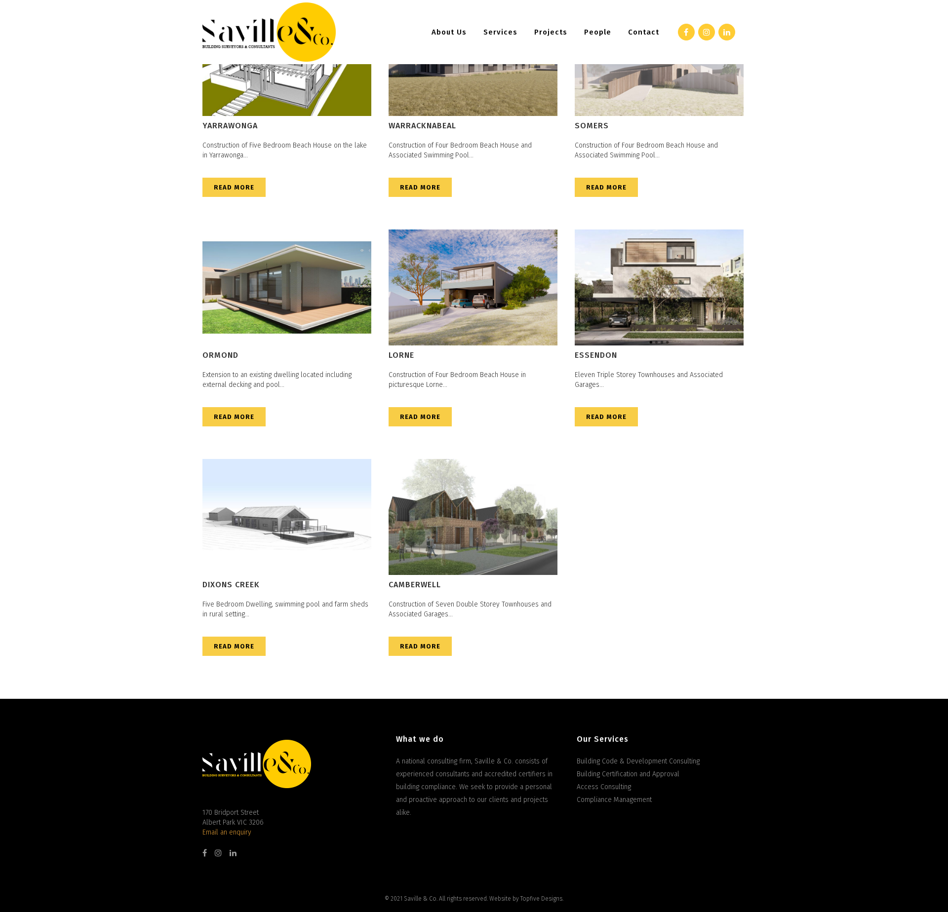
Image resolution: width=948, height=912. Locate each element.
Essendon (596, 355)
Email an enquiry (226, 832)
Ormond (220, 355)
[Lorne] (473, 287)
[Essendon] (659, 287)
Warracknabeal (422, 125)
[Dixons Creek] (286, 517)
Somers (592, 125)
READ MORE (234, 187)
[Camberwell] (473, 517)
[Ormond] (286, 287)
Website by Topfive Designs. (526, 898)
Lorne (401, 355)
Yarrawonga (230, 125)
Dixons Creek (231, 584)
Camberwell (415, 584)
